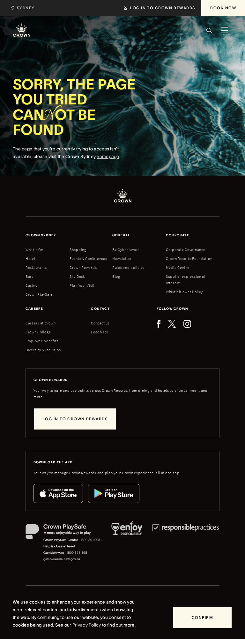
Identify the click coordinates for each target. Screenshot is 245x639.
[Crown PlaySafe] (63, 533)
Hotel (30, 258)
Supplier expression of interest (185, 279)
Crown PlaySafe (39, 294)
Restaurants (36, 267)
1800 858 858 (77, 552)
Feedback (99, 332)
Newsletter (122, 258)
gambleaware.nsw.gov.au (61, 559)
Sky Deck (77, 276)
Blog (116, 276)
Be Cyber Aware (126, 249)
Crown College (38, 332)
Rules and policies (128, 267)
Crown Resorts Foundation (189, 258)
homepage (108, 156)
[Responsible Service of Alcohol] (126, 543)
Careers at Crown (41, 323)
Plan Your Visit (82, 285)
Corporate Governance (185, 249)
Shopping (78, 249)
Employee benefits (42, 341)
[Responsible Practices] (185, 543)
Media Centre (177, 267)
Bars (29, 276)
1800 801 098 (90, 540)
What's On (34, 249)
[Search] (209, 30)
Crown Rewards (83, 267)
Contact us (100, 323)
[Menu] (224, 30)
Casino (31, 285)
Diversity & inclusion (43, 349)
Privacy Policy (86, 625)
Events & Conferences (88, 258)
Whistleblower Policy (184, 291)
